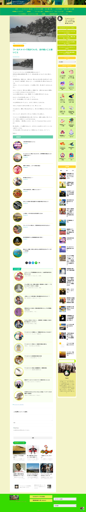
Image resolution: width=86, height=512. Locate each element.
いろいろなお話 (58, 9)
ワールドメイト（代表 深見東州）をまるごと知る (18, 501)
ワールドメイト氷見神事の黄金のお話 (33, 356)
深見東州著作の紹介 (53, 14)
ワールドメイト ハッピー (17, 2)
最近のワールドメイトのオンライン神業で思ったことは (37, 380)
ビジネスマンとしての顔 (33, 14)
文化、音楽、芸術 (48, 9)
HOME (16, 9)
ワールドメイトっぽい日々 (27, 9)
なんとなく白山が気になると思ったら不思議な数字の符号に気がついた (32, 475)
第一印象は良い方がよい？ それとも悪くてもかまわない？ (33, 457)
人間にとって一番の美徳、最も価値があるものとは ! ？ (37, 296)
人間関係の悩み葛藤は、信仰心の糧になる (70, 184)
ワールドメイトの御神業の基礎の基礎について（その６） (67, 53)
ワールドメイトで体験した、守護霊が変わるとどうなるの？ (38, 332)
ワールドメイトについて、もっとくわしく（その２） (67, 32)
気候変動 (29, 11)
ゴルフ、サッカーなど (59, 11)
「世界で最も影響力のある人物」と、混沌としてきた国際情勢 (70, 336)
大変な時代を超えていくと (29, 141)
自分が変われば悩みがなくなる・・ (70, 201)
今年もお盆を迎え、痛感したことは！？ (32, 189)
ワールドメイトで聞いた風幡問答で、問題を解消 (35, 368)
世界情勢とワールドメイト (17, 11)
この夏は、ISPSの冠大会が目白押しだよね (32, 213)
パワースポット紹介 (39, 11)
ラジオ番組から (69, 11)
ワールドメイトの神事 (38, 9)
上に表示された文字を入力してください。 (21, 430)
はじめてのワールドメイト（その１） (67, 27)
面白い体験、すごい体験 (69, 9)
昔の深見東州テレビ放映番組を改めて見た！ (33, 237)
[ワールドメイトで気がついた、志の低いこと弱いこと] (33, 263)
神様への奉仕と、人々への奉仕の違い (31, 165)
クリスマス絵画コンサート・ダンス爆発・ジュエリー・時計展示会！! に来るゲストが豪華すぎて (70, 260)
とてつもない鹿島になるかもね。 (70, 326)
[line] (36, 263)
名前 (14, 422)
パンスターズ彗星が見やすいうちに (70, 353)
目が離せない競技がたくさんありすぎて (70, 308)
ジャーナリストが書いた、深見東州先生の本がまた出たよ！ (36, 225)
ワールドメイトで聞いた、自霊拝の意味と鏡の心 (35, 344)
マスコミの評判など (22, 14)
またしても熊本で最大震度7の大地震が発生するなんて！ (36, 201)
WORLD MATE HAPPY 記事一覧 (43, 6)
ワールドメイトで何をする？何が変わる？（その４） (67, 42)
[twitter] (26, 263)
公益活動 (43, 14)
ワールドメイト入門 (64, 14)
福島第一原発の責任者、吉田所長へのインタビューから (19, 475)
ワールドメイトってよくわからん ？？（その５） (67, 47)
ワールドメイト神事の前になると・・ (70, 248)
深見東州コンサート (49, 11)
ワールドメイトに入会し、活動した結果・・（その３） (67, 37)
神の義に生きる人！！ (28, 177)
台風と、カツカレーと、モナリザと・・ (70, 290)
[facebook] (30, 263)
